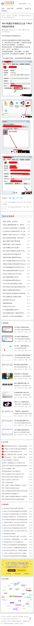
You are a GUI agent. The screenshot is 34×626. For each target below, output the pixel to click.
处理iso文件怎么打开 (9, 306)
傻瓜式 (26, 597)
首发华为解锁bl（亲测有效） (11, 460)
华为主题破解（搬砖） (9, 468)
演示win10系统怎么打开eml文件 (12, 274)
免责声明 (14, 616)
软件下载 (10, 8)
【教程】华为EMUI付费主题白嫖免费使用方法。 (15, 449)
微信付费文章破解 (28, 589)
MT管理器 (29, 605)
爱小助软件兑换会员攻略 (21, 364)
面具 (3, 597)
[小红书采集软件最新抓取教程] (7, 357)
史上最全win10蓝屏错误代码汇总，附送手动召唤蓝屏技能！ (15, 231)
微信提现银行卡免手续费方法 (11, 471)
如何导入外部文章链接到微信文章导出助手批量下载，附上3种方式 (16, 528)
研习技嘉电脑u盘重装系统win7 (12, 280)
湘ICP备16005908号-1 (13, 619)
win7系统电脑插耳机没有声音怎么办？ (14, 267)
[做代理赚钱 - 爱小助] (17, 575)
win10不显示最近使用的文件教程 (12, 283)
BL (21, 608)
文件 (17, 198)
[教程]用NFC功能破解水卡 (10, 493)
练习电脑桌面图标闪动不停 (11, 310)
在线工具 (28, 8)
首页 (2, 8)
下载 (22, 591)
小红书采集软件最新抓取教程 (22, 355)
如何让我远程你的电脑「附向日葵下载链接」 (15, 238)
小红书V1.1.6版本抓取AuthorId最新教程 (22, 346)
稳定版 (17, 608)
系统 (21, 198)
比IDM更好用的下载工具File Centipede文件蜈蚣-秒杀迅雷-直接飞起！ (22, 392)
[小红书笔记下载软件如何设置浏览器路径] (7, 329)
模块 (7, 596)
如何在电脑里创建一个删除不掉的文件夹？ (15, 313)
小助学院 (19, 8)
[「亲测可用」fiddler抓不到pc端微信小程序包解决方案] (7, 413)
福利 (23, 606)
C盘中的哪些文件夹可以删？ (11, 247)
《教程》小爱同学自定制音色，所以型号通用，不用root (15, 485)
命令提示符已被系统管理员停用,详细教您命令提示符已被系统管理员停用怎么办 (16, 556)
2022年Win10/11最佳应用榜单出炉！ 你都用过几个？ (22, 374)
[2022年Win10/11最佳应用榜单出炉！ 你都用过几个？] (7, 376)
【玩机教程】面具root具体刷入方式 (13, 474)
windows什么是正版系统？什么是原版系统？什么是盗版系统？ (15, 228)
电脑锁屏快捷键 (7, 303)
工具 (19, 600)
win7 (5, 600)
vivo (20, 602)
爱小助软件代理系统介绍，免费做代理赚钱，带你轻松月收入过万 (16, 550)
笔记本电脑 (17, 596)
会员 (11, 583)
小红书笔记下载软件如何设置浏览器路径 (22, 327)
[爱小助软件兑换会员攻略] (7, 367)
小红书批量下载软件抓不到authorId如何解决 (22, 430)
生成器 (22, 584)
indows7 (18, 605)
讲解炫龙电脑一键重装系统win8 (12, 257)
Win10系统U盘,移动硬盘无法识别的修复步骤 (15, 293)
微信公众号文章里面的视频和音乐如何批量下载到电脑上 (16, 511)
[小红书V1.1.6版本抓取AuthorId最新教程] (7, 348)
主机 (4, 593)
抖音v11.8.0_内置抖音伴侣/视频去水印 (22, 402)
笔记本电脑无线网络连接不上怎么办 (13, 270)
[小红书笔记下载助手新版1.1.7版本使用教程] (7, 339)
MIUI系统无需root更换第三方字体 (12, 477)
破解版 (12, 603)
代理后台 (4, 11)
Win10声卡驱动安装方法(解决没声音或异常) (15, 465)
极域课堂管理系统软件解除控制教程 (13, 499)
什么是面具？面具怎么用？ (10, 479)
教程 (5, 587)
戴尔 (17, 590)
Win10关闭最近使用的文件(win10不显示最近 (15, 261)
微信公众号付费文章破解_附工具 (12, 451)
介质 (3, 590)
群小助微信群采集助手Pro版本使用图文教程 (15, 519)
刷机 (9, 585)
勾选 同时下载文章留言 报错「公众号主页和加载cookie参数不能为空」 (16, 536)
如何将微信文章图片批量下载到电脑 (13, 508)
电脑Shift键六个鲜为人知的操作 (12, 244)
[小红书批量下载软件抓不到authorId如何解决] (7, 432)
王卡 (18, 582)
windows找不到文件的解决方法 (12, 254)
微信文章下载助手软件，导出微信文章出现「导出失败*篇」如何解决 (16, 517)
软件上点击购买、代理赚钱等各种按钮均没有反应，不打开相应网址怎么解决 (16, 547)
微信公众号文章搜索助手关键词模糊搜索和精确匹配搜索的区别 (16, 545)
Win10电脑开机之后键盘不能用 (12, 297)
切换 (13, 601)
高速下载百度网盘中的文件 (11, 277)
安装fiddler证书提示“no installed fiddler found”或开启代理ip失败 (16, 531)
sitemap (26, 616)
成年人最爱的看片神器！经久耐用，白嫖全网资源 (15, 454)
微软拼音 (12, 596)
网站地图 (20, 616)
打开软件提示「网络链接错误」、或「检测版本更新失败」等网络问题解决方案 (16, 539)
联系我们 (9, 616)
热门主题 (3, 619)
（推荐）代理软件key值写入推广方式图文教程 (16, 553)
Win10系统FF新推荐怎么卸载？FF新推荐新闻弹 (15, 251)
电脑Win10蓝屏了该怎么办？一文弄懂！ (14, 234)
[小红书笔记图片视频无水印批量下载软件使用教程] (7, 423)
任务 (10, 589)
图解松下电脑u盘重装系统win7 (12, 290)
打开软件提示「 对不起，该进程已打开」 (14, 457)
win (10, 608)
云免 (30, 598)
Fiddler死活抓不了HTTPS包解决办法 (13, 542)
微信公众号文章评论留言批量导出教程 (13, 525)
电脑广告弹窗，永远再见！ (11, 221)
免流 (15, 585)
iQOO (29, 597)
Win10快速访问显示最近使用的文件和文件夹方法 (15, 287)
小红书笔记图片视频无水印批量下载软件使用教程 (22, 420)
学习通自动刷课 (7, 482)
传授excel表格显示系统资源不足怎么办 (14, 264)
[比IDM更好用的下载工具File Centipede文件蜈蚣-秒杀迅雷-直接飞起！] (7, 395)
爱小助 (10, 621)
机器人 (18, 610)
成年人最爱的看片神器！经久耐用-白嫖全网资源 (22, 383)
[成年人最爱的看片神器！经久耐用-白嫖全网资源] (7, 385)
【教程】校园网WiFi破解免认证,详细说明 (14, 496)
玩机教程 (14, 15)
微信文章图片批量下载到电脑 (11, 241)
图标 (13, 198)
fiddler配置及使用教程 (9, 533)
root (3, 600)
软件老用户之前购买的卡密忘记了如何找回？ (15, 514)
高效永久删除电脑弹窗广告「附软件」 (14, 225)
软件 (5, 603)
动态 (23, 594)
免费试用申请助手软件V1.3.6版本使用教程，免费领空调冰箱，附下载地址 (15, 446)
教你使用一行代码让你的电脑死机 (13, 316)
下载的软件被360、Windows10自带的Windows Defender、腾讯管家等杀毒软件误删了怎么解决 (16, 522)
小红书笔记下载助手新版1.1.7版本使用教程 (22, 336)
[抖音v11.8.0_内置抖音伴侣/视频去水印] (7, 404)
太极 (28, 601)
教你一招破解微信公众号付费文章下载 (13, 463)
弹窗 (10, 605)
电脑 (10, 198)
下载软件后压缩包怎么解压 (10, 488)
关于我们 (3, 616)
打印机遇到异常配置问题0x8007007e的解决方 (15, 491)
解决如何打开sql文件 (9, 300)
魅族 (24, 608)
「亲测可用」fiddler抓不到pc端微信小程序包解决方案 (22, 411)
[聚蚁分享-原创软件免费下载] (7, 3)
